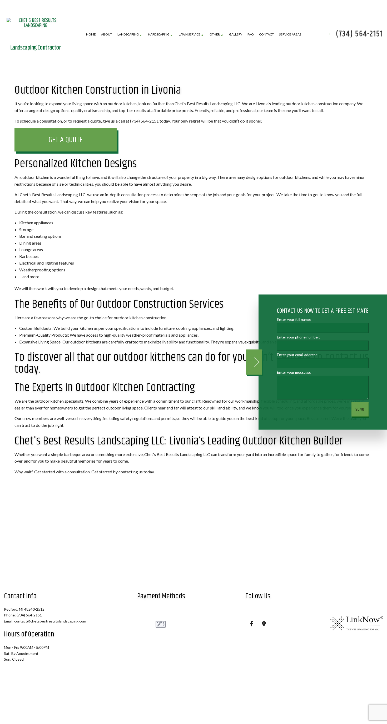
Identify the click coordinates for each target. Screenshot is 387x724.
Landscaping (128, 35)
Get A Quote (65, 140)
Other (215, 35)
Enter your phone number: (298, 337)
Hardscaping (159, 35)
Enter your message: (294, 372)
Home (91, 35)
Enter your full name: (294, 319)
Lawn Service (189, 35)
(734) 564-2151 (359, 34)
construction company (335, 104)
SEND (360, 409)
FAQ (250, 35)
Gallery (235, 35)
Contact (266, 35)
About (106, 35)
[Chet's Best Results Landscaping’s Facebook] (251, 624)
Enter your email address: (298, 354)
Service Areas (290, 35)
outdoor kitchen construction (140, 318)
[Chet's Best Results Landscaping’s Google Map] (264, 624)
